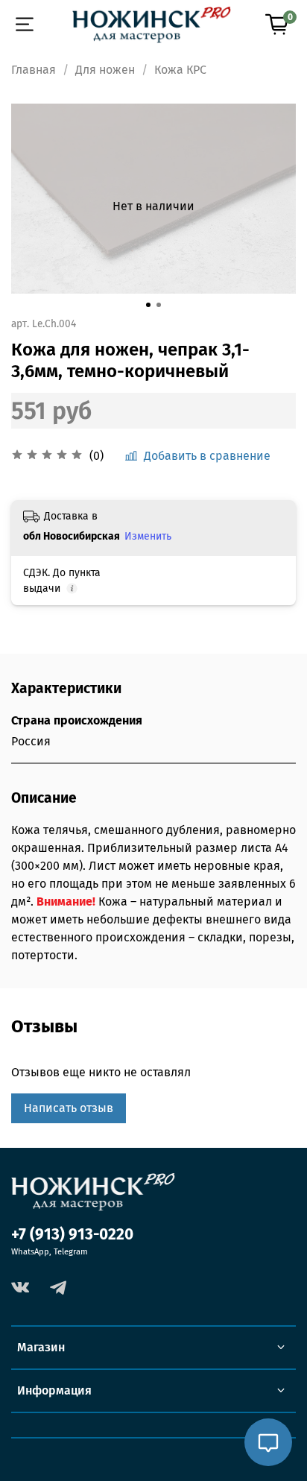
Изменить (147, 536)
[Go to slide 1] (148, 305)
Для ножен (105, 70)
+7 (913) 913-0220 (72, 1234)
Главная (33, 70)
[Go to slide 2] (158, 305)
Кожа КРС (180, 70)
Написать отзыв (68, 1108)
